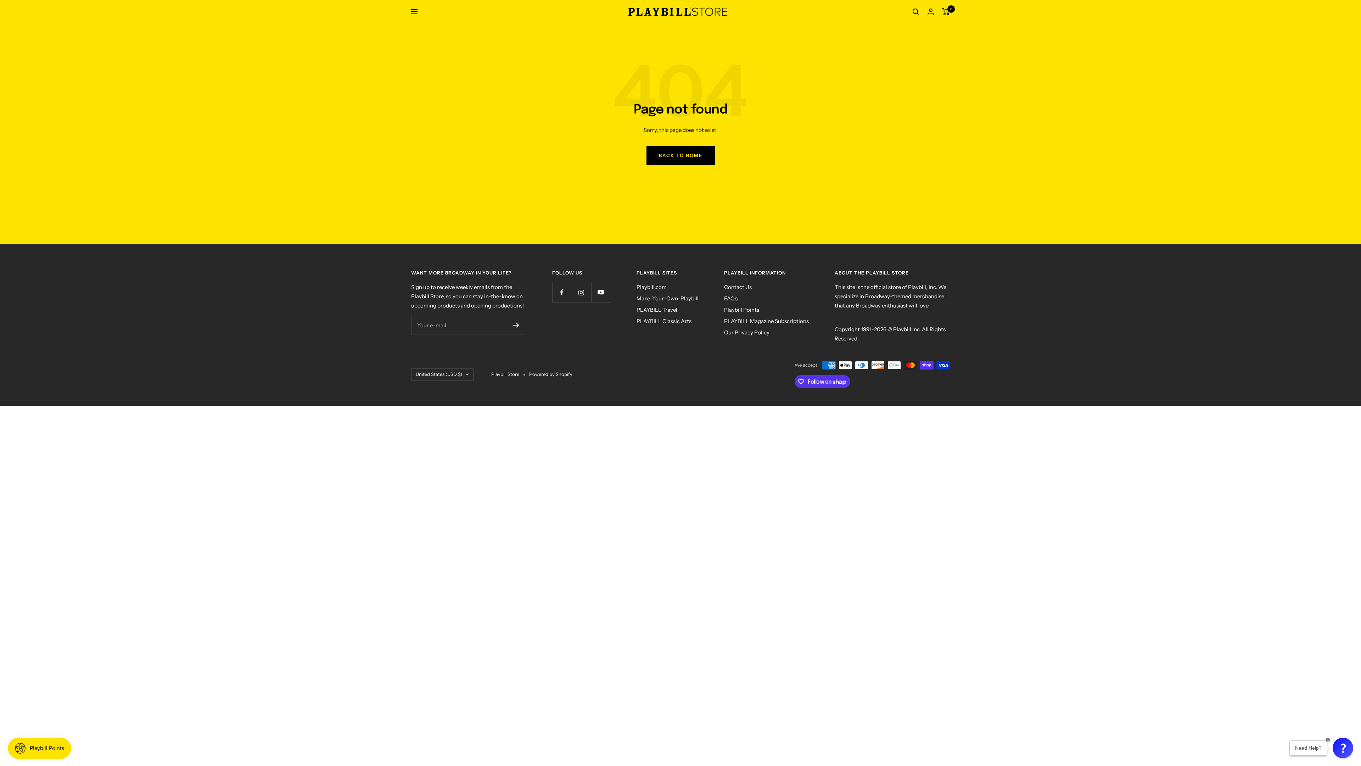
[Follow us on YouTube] (601, 292)
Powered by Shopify (550, 374)
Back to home (680, 155)
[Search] (916, 12)
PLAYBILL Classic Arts (664, 321)
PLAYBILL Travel (657, 309)
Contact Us (738, 287)
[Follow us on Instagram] (581, 292)
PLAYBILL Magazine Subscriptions (766, 321)
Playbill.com (652, 287)
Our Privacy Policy (746, 332)
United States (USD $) (439, 374)
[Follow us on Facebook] (562, 292)
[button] (1343, 748)
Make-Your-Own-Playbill (668, 298)
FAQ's (731, 298)
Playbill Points (741, 309)
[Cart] (946, 11)
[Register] (516, 325)
